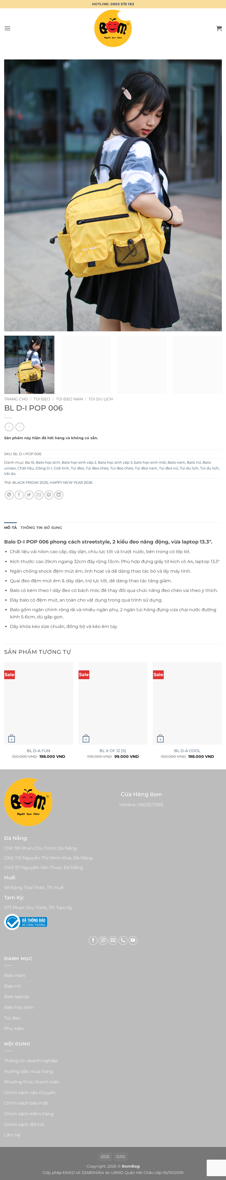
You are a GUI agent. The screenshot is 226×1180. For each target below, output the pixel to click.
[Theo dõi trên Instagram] (102, 940)
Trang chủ (16, 399)
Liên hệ (12, 1135)
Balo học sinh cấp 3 (115, 462)
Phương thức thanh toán (32, 1082)
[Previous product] (19, 427)
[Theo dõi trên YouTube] (133, 940)
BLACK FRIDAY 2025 (30, 482)
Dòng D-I (44, 468)
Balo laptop (16, 996)
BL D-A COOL (187, 750)
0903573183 (150, 804)
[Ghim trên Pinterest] (48, 494)
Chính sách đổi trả (24, 1124)
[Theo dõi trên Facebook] (93, 940)
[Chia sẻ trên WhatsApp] (9, 494)
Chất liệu (26, 468)
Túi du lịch (101, 399)
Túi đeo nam (69, 399)
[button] (7, 28)
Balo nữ (194, 462)
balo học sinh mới (150, 462)
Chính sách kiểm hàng (29, 1113)
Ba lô (29, 462)
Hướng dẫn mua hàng (28, 1071)
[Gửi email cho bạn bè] (39, 494)
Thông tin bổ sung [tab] (41, 528)
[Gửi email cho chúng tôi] (113, 940)
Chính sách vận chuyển (30, 1092)
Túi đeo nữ (168, 468)
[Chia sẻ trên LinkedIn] (58, 494)
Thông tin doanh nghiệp (31, 1060)
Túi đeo (42, 399)
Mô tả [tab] (10, 528)
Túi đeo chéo (97, 468)
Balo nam (176, 462)
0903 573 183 (122, 4)
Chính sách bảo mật (26, 1103)
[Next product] (9, 427)
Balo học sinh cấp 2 (79, 462)
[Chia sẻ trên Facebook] (19, 494)
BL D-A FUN (38, 750)
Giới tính (61, 468)
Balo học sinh (48, 462)
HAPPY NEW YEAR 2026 (71, 482)
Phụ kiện (14, 1028)
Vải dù (10, 474)
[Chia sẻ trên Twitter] (29, 494)
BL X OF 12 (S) (112, 750)
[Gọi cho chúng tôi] (123, 940)
